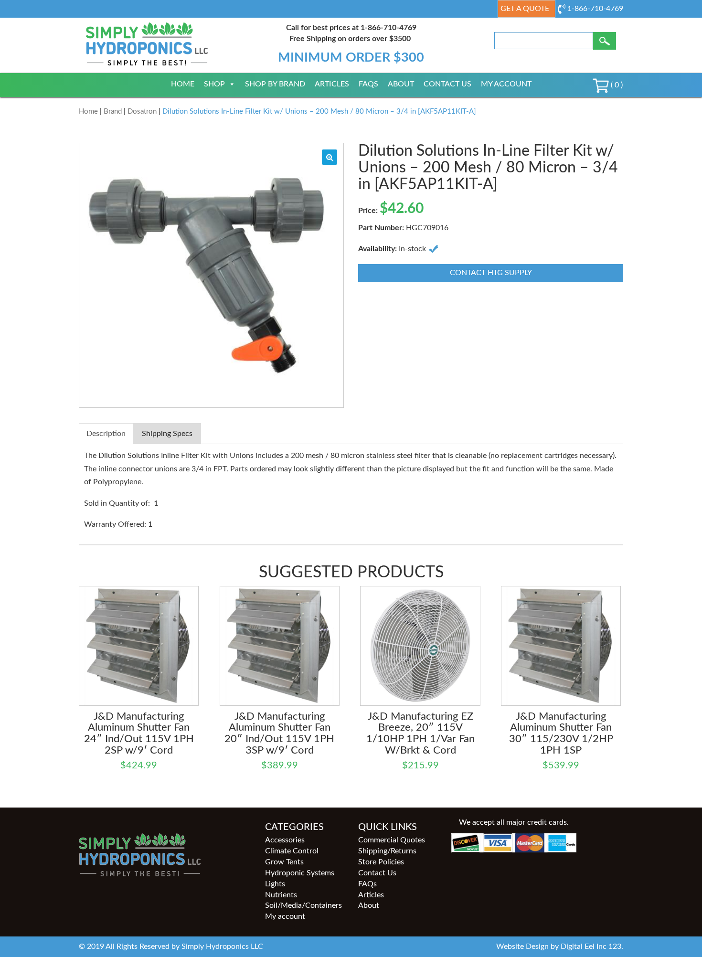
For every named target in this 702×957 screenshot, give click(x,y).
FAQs (368, 84)
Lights (275, 884)
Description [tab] (106, 433)
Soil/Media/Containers (303, 905)
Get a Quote (524, 8)
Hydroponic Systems (299, 873)
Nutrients (281, 895)
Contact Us (447, 84)
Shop (214, 84)
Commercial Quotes (391, 840)
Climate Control (292, 851)
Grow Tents (284, 862)
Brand (113, 111)
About (401, 84)
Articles (332, 84)
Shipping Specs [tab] (167, 433)
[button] (329, 157)
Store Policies (381, 862)
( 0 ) (616, 85)
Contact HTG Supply (491, 272)
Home (182, 84)
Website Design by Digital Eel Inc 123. (559, 946)
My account (506, 84)
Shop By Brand (275, 84)
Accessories (285, 840)
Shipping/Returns (387, 851)
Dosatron (142, 111)
